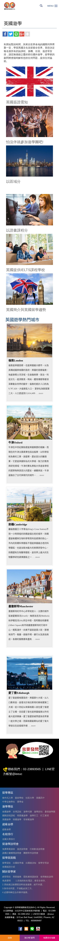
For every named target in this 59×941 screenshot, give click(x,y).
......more (39, 393)
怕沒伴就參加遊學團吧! (24, 142)
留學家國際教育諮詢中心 (13, 6)
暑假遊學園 (50, 811)
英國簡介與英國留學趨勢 (26, 310)
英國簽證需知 (17, 102)
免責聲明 (6, 880)
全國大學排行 (8, 839)
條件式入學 (7, 798)
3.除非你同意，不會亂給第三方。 (18, 888)
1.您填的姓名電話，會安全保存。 (31, 880)
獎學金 (20, 801)
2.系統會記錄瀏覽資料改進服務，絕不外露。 (23, 884)
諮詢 (10, 938)
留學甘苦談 (43, 863)
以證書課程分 (17, 230)
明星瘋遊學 (22, 815)
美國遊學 (6, 819)
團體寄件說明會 (30, 853)
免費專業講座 (8, 849)
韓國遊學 (17, 819)
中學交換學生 (8, 801)
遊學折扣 (38, 811)
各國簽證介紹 (8, 867)
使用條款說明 (46, 876)
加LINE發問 (29, 938)
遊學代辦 (27, 811)
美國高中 (40, 798)
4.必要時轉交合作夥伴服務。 (15, 892)
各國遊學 (6, 811)
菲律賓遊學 (28, 819)
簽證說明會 (22, 849)
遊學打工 (34, 815)
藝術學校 (19, 798)
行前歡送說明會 (37, 849)
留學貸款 (6, 863)
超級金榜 (6, 829)
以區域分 (13, 181)
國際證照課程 (8, 815)
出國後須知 (31, 863)
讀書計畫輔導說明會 (11, 853)
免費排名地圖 (49, 938)
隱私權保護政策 (30, 876)
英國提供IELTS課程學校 (25, 270)
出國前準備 (18, 863)
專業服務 (17, 876)
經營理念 (6, 876)
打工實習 (44, 815)
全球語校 (17, 811)
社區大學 (30, 798)
